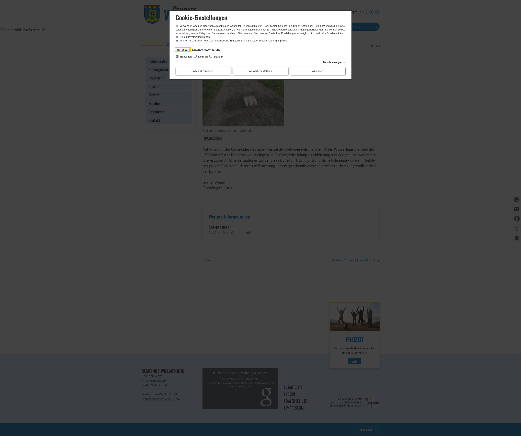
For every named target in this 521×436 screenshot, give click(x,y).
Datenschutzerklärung (206, 49)
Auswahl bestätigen (260, 71)
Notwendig (186, 56)
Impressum (183, 49)
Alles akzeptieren (203, 71)
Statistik (218, 56)
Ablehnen (317, 71)
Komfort (203, 56)
